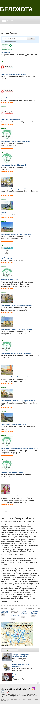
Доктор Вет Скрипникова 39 (10, 119)
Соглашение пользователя (29, 695)
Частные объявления (14, 694)
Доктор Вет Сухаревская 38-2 (10, 98)
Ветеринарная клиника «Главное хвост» (14, 496)
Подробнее (3, 61)
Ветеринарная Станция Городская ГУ (13, 189)
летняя (13, 617)
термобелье (4, 612)
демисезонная (15, 615)
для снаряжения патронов (24, 614)
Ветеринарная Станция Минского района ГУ (16, 353)
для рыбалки (4, 611)
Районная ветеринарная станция (12, 472)
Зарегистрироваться (11, 3)
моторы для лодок (34, 611)
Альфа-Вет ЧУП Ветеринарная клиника (14, 424)
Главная (3, 28)
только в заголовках (10, 41)
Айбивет (3, 212)
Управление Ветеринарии (9, 279)
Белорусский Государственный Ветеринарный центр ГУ (20, 448)
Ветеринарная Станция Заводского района (15, 377)
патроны (23, 611)
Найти (31, 38)
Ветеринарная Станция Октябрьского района (16, 329)
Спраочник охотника (14, 28)
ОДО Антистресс (6, 258)
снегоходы (34, 613)
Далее (6, 511)
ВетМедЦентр (5, 52)
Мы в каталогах (6, 697)
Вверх (38, 683)
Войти (2, 3)
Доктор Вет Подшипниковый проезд (13, 74)
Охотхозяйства (13, 695)
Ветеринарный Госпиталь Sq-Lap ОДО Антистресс (18, 401)
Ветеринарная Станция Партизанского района (16, 305)
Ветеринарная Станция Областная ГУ (13, 165)
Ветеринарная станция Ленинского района (15, 141)
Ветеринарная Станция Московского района (16, 234)
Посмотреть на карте (7, 57)
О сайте (15, 697)
